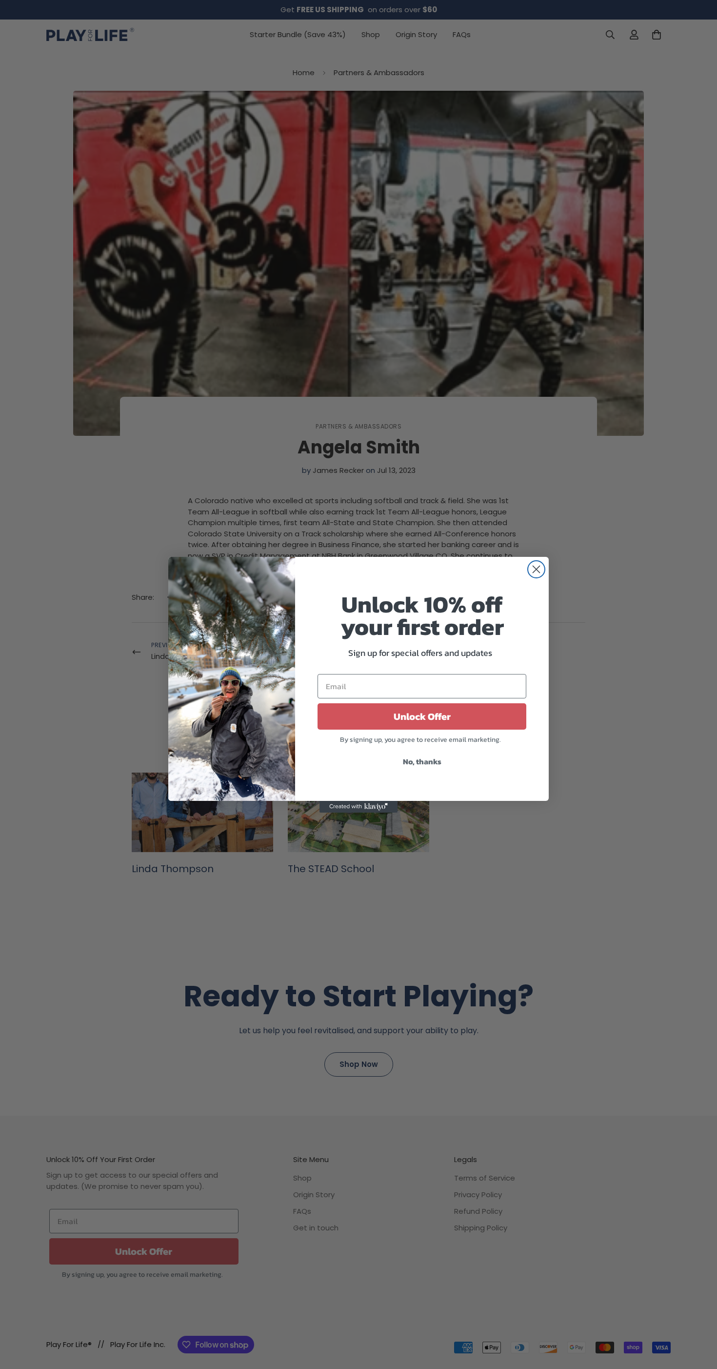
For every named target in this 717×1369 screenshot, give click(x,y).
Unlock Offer (422, 716)
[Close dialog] (536, 569)
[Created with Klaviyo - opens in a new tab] (358, 807)
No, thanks (422, 761)
